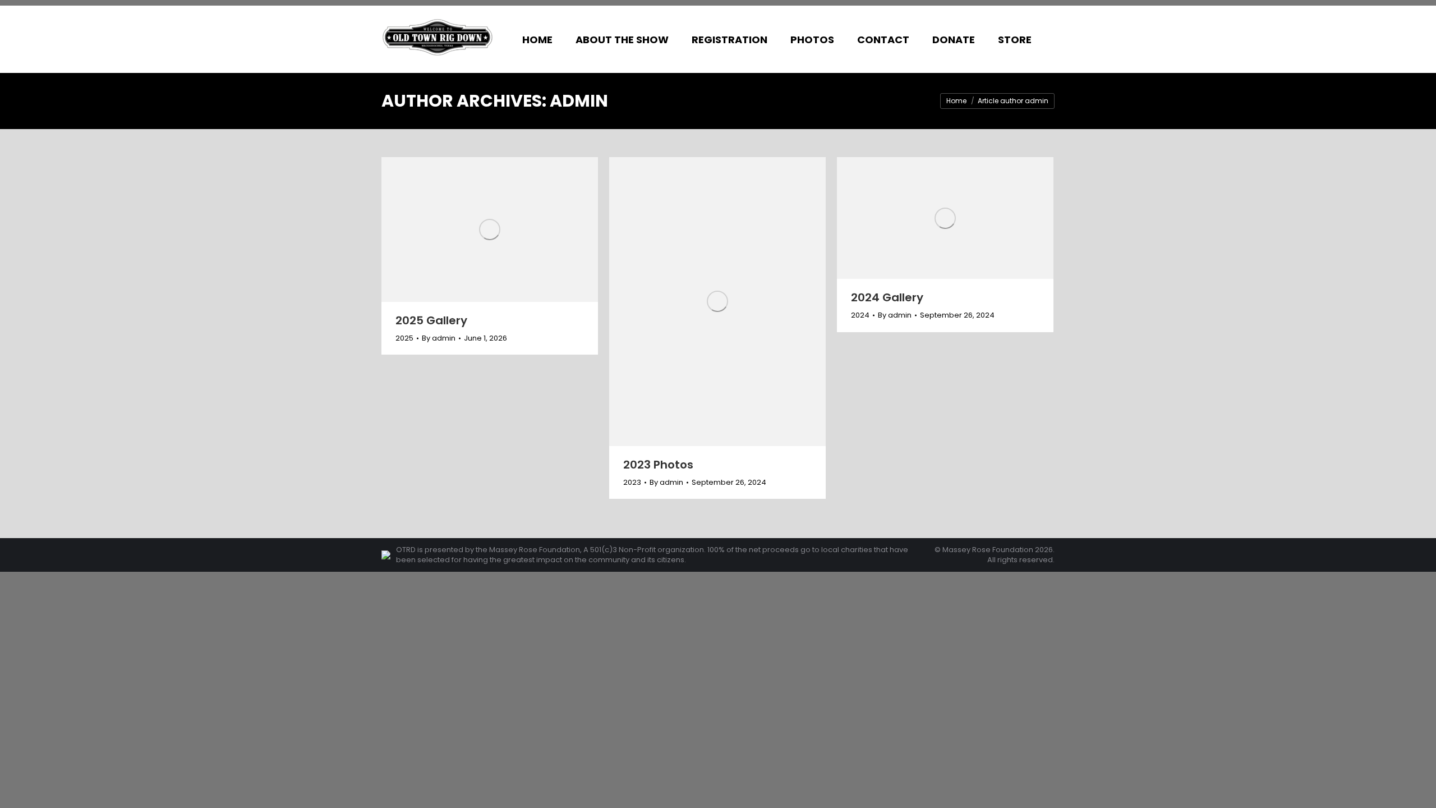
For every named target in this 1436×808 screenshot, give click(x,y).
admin (579, 101)
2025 (404, 338)
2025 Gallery (431, 320)
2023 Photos (658, 464)
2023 (632, 482)
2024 (860, 315)
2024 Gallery (887, 297)
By (438, 338)
